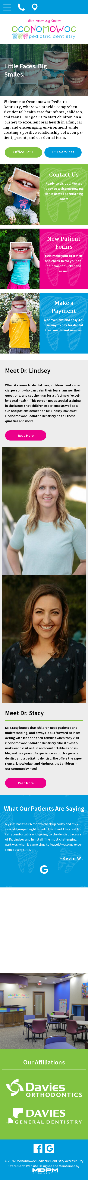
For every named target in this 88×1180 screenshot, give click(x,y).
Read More (26, 435)
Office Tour (23, 152)
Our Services (63, 152)
